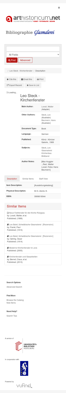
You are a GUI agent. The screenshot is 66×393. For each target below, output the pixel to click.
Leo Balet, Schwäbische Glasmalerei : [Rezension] (31, 224)
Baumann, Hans (48, 120)
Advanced (25, 60)
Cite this (12, 79)
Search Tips (12, 315)
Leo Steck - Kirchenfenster (20, 70)
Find (13, 60)
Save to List (34, 85)
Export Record (15, 85)
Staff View (43, 178)
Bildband (45, 156)
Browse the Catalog (15, 300)
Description (12, 178)
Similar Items (28, 178)
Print (41, 79)
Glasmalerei (46, 150)
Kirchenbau (46, 153)
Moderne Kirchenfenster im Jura (23, 247)
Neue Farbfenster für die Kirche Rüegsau (27, 212)
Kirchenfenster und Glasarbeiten (23, 256)
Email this (28, 79)
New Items (11, 302)
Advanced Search (14, 286)
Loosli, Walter (47, 106)
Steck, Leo (46, 114)
